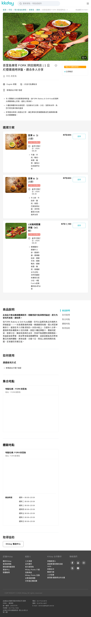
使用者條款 (7, 564)
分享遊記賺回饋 (31, 581)
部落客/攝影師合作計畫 (56, 578)
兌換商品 (28, 572)
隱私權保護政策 (9, 567)
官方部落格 (29, 567)
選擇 (79, 136)
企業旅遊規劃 (30, 578)
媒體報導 (6, 572)
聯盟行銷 (50, 572)
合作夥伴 (28, 564)
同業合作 (50, 569)
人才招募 (50, 575)
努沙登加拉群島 (20, 10)
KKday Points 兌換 (32, 575)
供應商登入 (51, 561)
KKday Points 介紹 (32, 570)
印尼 (10, 10)
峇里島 (31, 10)
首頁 (4, 10)
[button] (13, 544)
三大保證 (28, 561)
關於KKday (7, 561)
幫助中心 (6, 570)
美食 (38, 10)
